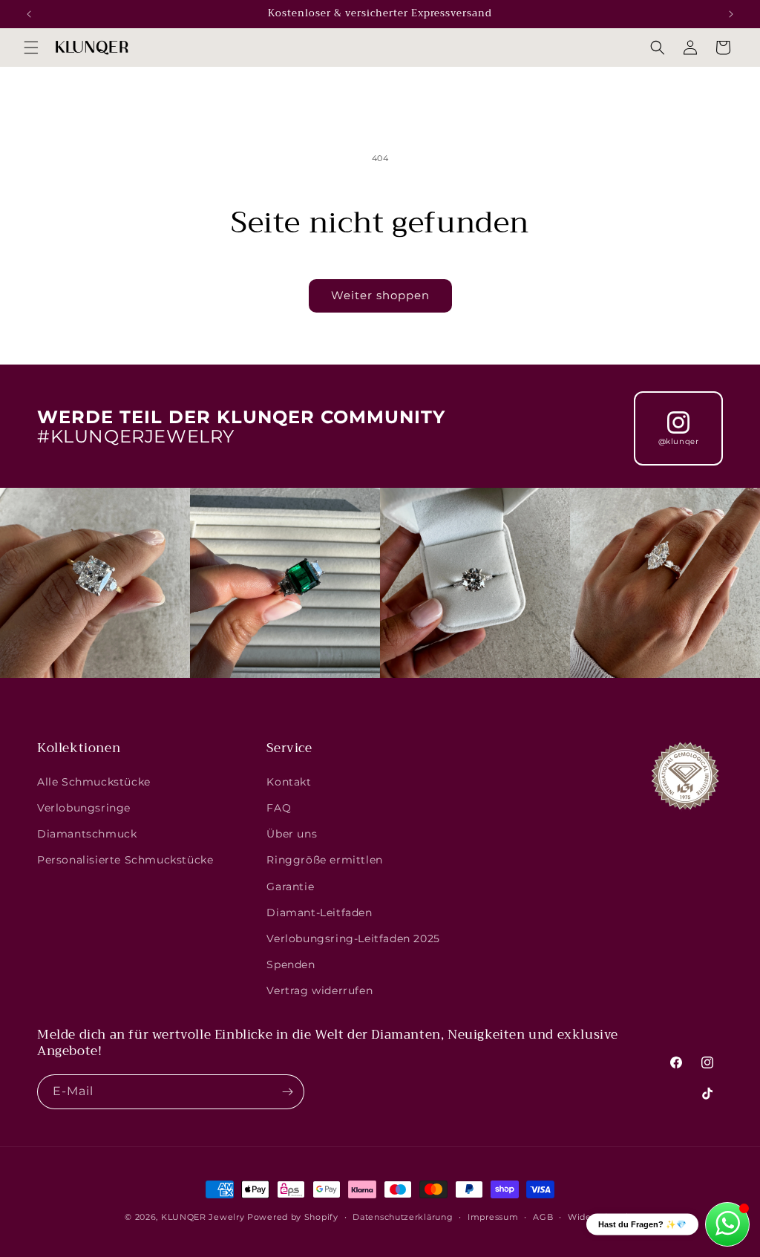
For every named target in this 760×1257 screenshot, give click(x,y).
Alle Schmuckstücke (94, 782)
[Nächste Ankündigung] (731, 14)
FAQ (278, 807)
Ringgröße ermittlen (324, 859)
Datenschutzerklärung (403, 1217)
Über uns (291, 833)
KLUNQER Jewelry (203, 1217)
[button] (31, 47)
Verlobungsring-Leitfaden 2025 (352, 938)
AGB (543, 1217)
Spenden (290, 964)
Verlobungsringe (84, 807)
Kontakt (288, 782)
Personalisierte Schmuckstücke (125, 859)
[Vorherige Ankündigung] (29, 14)
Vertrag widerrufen (319, 990)
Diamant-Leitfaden (319, 912)
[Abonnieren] (287, 1091)
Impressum (493, 1217)
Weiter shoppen (380, 295)
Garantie (290, 886)
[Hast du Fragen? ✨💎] (727, 1224)
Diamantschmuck (87, 833)
